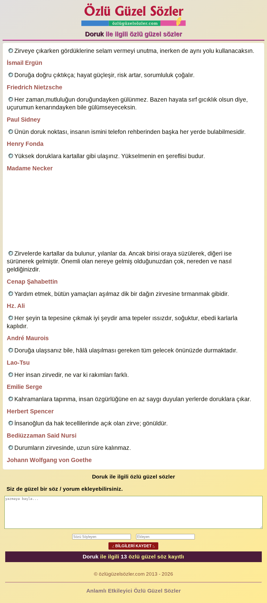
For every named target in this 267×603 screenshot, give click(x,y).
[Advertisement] (133, 211)
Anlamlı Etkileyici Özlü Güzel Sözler (133, 591)
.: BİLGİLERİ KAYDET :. (133, 546)
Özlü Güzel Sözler (133, 13)
